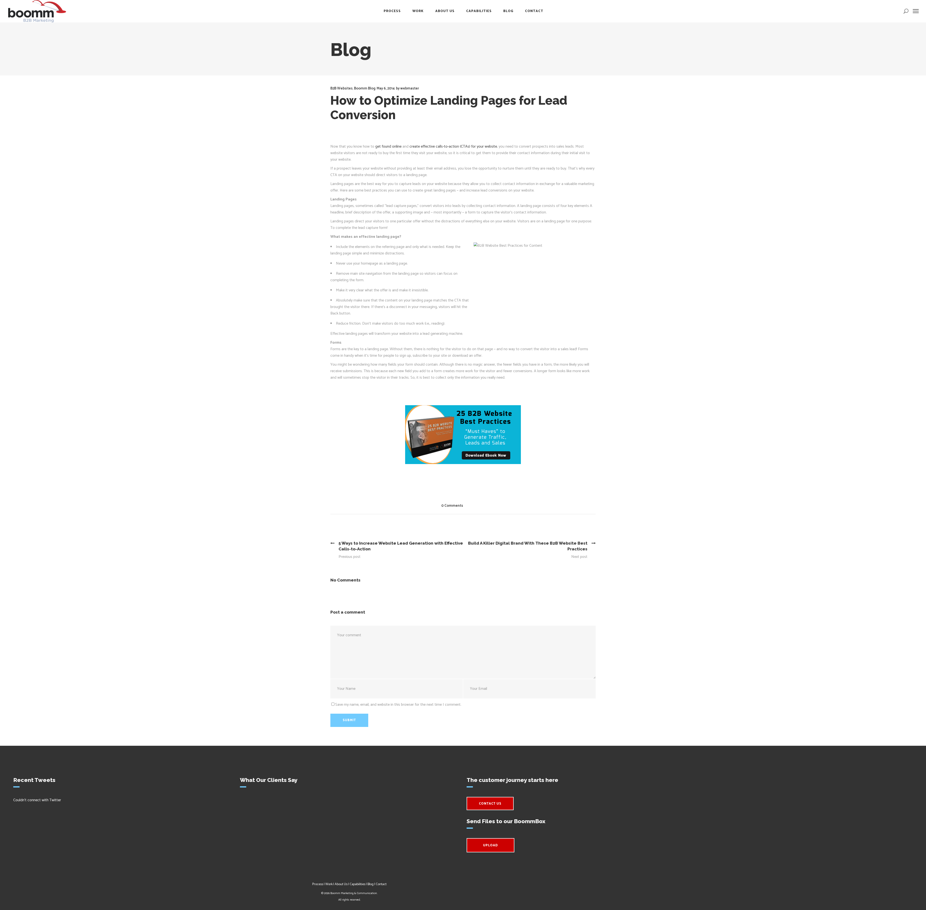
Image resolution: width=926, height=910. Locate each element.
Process (317, 884)
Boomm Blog (364, 88)
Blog (371, 884)
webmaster (409, 88)
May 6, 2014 (386, 88)
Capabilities (357, 884)
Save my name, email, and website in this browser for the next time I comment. (398, 704)
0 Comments (452, 506)
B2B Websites (341, 88)
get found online (388, 146)
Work (329, 884)
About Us (341, 884)
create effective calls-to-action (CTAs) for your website (453, 146)
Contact (381, 884)
